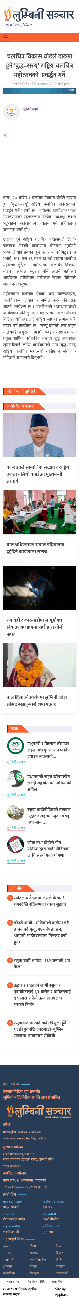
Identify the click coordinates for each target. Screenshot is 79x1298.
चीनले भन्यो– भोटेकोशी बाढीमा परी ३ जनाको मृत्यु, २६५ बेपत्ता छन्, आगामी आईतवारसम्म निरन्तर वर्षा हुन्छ (41, 932)
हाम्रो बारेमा (13, 1282)
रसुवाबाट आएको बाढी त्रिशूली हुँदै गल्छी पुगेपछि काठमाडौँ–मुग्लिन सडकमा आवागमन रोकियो (40, 1030)
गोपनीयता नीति (35, 1282)
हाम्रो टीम (56, 1282)
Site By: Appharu (61, 1292)
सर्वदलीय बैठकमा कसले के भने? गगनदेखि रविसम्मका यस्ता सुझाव (40, 901)
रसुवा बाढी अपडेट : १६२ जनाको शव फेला (42, 964)
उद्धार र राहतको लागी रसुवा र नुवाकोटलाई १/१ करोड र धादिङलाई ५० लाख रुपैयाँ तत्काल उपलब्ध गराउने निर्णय (42, 995)
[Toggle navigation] (6, 37)
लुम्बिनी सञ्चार (30, 109)
